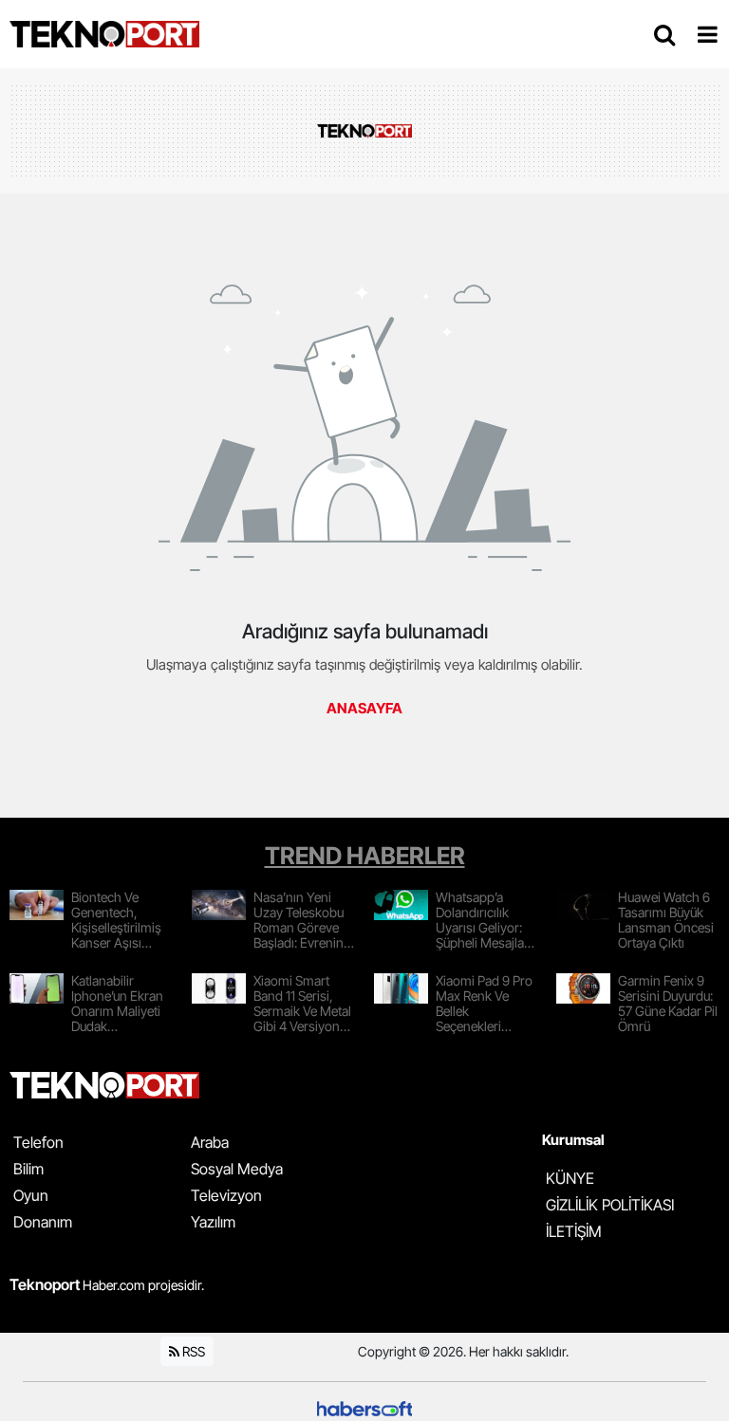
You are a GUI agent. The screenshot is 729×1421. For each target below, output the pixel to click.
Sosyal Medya (237, 1168)
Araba (210, 1142)
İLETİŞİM (574, 1231)
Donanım (42, 1221)
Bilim (28, 1168)
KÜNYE (570, 1178)
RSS (192, 1351)
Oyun (30, 1195)
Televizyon (226, 1195)
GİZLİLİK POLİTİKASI (610, 1204)
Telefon (38, 1142)
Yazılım (213, 1221)
